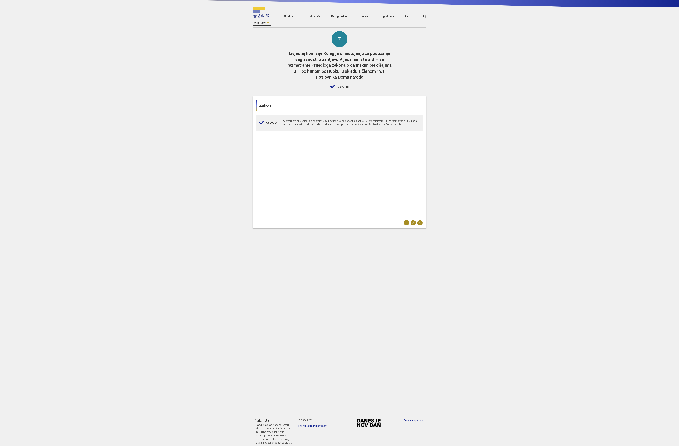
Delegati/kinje (340, 16)
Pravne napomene (414, 420)
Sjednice (289, 16)
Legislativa (387, 16)
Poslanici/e (313, 16)
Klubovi (364, 16)
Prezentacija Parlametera (312, 425)
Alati (407, 16)
